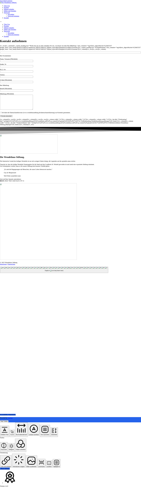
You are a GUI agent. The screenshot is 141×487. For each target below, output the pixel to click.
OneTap (10, 418)
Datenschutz (11, 264)
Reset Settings (5, 468)
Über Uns (7, 6)
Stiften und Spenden (10, 11)
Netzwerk (7, 12)
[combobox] (54, 270)
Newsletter (11, 14)
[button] (4, 431)
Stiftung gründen (9, 9)
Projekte (6, 7)
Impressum (3, 264)
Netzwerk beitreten (13, 16)
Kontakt (6, 18)
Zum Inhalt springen (6, 1)
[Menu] (1, 21)
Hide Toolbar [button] (4, 421)
